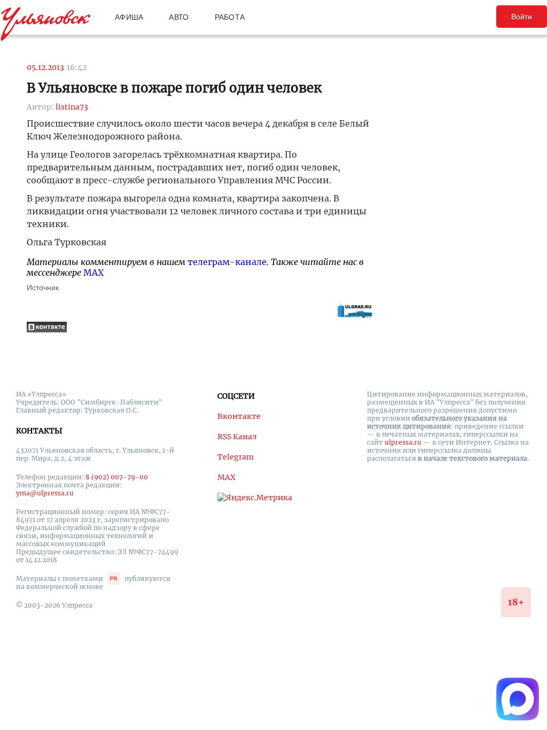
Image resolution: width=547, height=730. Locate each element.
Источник (43, 287)
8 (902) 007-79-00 (116, 477)
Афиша (129, 17)
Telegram (235, 457)
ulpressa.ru (403, 442)
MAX (93, 272)
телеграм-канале (227, 262)
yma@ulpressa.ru (45, 493)
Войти (521, 16)
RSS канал (237, 436)
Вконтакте (239, 416)
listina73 (72, 107)
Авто (179, 17)
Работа (230, 17)
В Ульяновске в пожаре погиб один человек (174, 88)
